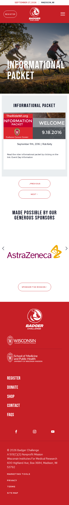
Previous (35, 184)
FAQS (10, 415)
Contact (13, 405)
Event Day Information (22, 157)
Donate (12, 387)
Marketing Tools (18, 474)
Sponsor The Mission (34, 287)
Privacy (12, 480)
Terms (11, 486)
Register (10, 14)
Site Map (12, 493)
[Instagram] (34, 432)
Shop (11, 396)
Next (33, 194)
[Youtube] (52, 432)
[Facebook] (16, 432)
